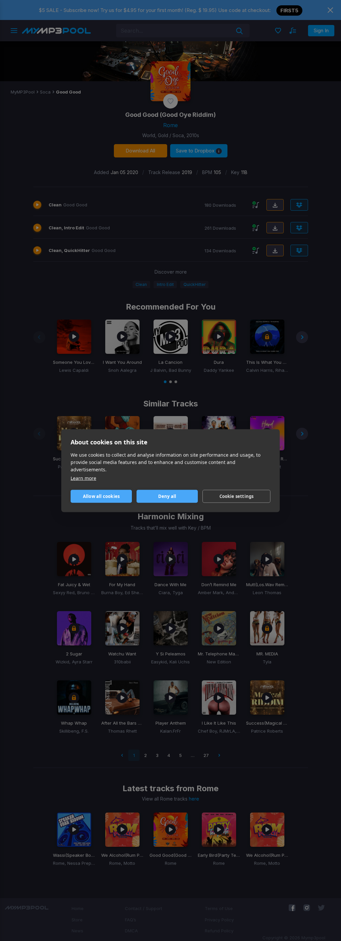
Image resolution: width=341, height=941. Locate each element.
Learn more (83, 478)
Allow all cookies (101, 496)
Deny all (167, 496)
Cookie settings (236, 496)
